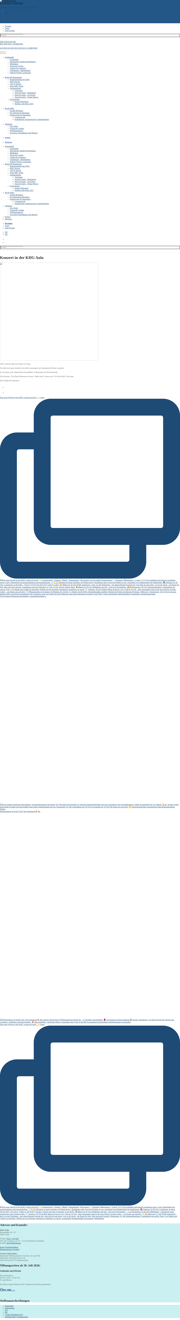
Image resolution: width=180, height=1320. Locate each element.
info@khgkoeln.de (13, 1243)
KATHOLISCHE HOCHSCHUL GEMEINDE (18, 7)
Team (7, 28)
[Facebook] (5, 386)
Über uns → (7, 1289)
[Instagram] (5, 392)
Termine (8, 26)
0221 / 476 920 (13, 1239)
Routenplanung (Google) (9, 1249)
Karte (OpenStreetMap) (9, 1247)
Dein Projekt (10, 31)
